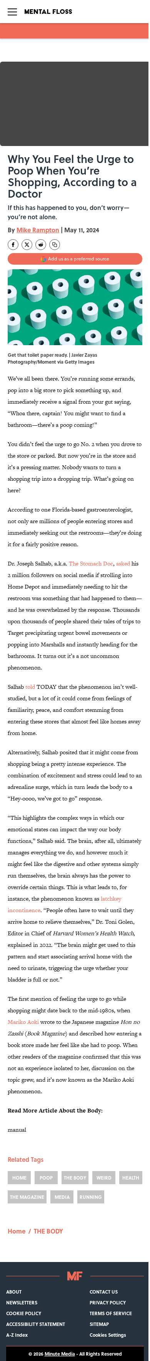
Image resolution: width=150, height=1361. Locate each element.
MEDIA (62, 1196)
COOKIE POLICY (23, 1313)
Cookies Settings (108, 1334)
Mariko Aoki (24, 1022)
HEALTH (130, 1177)
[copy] (54, 244)
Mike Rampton (38, 229)
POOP (46, 1177)
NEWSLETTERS (21, 1302)
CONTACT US (104, 1291)
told (30, 687)
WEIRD (104, 1177)
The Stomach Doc (91, 563)
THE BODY (75, 1177)
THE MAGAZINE (27, 1196)
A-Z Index (17, 1334)
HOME (19, 1177)
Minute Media (60, 1353)
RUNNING (91, 1196)
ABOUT (14, 1291)
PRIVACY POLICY (108, 1302)
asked (123, 563)
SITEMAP (99, 1324)
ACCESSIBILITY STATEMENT (35, 1324)
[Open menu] (12, 11)
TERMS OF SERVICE (111, 1313)
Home (16, 1231)
